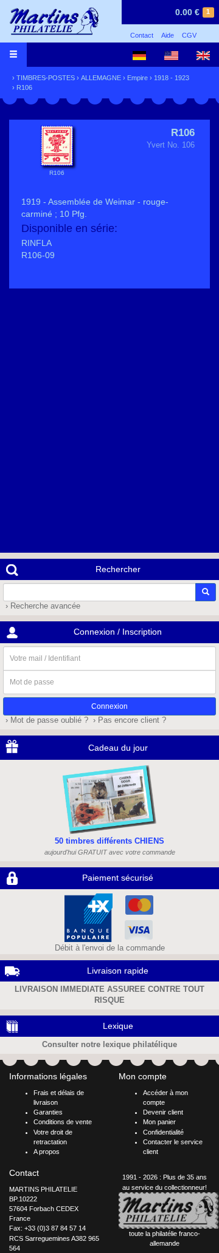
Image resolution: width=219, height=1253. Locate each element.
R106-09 (38, 255)
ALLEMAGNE (101, 77)
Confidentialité (163, 1132)
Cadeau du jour (118, 748)
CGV (189, 35)
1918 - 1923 (171, 77)
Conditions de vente (62, 1121)
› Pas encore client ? (128, 720)
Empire (137, 77)
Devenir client (163, 1112)
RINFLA (36, 243)
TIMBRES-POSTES (45, 77)
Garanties (48, 1112)
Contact (141, 35)
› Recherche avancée (41, 606)
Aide (167, 35)
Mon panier (159, 1121)
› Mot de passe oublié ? (45, 720)
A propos (46, 1151)
